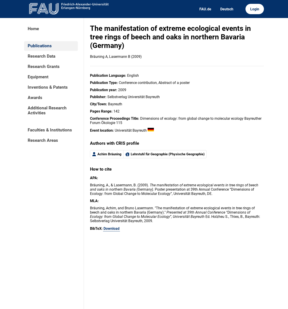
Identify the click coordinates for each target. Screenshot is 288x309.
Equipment (38, 76)
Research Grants (44, 66)
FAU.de (205, 9)
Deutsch (226, 9)
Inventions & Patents (48, 87)
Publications (40, 45)
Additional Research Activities (47, 110)
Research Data (41, 56)
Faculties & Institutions (50, 130)
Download (111, 228)
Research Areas (43, 140)
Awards (35, 97)
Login (254, 9)
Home (33, 28)
